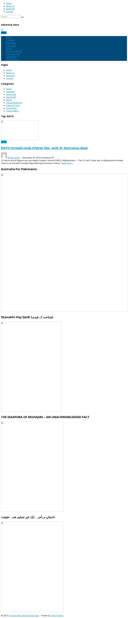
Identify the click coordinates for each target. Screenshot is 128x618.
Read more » (67, 163)
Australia (10, 40)
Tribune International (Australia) (23, 615)
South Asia (11, 43)
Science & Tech (13, 54)
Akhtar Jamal (14, 157)
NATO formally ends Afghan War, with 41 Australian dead (44, 148)
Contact (9, 11)
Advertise (10, 9)
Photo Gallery (12, 59)
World (9, 48)
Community (11, 56)
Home (9, 3)
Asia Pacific (11, 45)
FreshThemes (56, 615)
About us (10, 6)
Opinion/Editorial (14, 51)
